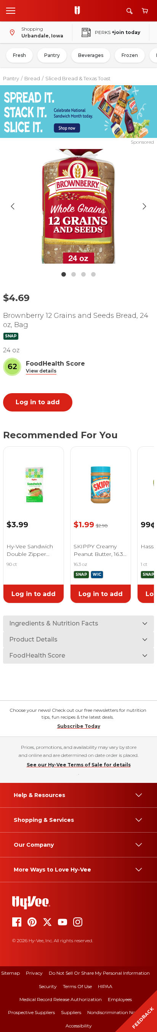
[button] (41, 371)
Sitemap (10, 973)
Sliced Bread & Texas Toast (78, 78)
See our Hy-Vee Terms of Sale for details (79, 765)
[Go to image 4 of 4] (93, 274)
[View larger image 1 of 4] (78, 206)
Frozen (130, 55)
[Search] (129, 11)
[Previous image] (12, 206)
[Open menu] (10, 10)
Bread (32, 78)
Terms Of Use (77, 986)
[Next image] (144, 206)
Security (48, 986)
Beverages (90, 55)
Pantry (52, 55)
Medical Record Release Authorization (60, 999)
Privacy (34, 973)
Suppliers (71, 1012)
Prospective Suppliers (31, 1012)
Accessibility (79, 1026)
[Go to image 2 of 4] (73, 274)
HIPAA (105, 986)
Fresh (19, 55)
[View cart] (145, 11)
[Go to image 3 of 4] (83, 274)
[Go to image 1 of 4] (64, 274)
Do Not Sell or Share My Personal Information (99, 973)
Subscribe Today (78, 726)
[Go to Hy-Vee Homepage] (79, 10)
